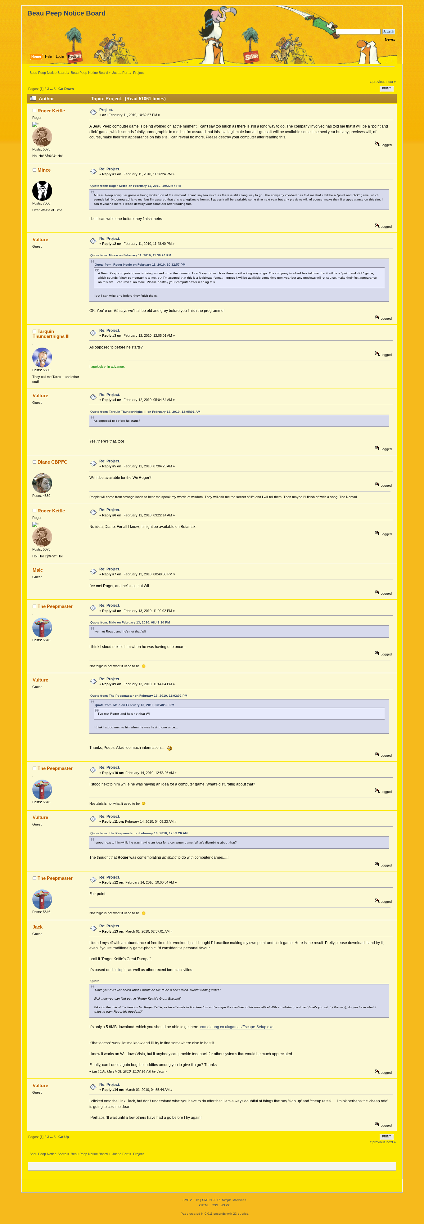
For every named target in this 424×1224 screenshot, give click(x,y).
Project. (106, 110)
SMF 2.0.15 (191, 1200)
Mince (44, 170)
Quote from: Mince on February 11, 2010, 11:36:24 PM (130, 255)
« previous (378, 81)
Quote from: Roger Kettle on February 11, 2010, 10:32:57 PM (135, 185)
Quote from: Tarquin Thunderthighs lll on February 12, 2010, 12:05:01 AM (145, 411)
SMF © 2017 (211, 1200)
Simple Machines (234, 1200)
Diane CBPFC (52, 462)
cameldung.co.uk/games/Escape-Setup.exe (236, 1027)
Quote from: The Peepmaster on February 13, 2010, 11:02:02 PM (138, 695)
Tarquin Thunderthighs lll (51, 334)
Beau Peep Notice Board (66, 13)
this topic (118, 970)
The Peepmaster (55, 606)
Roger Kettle (51, 110)
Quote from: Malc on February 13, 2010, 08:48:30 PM (130, 622)
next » (391, 81)
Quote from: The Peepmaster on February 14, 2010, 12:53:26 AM (138, 833)
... (52, 89)
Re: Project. (109, 169)
